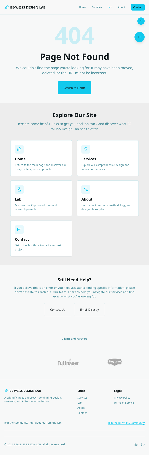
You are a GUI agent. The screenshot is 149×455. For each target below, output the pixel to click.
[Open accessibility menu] (141, 21)
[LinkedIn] (136, 444)
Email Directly (89, 310)
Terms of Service (124, 402)
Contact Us (57, 310)
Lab (110, 7)
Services (97, 7)
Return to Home (74, 88)
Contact (137, 7)
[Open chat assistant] (139, 37)
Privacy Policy (122, 397)
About (121, 7)
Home (82, 7)
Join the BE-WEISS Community (126, 423)
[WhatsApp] (143, 444)
